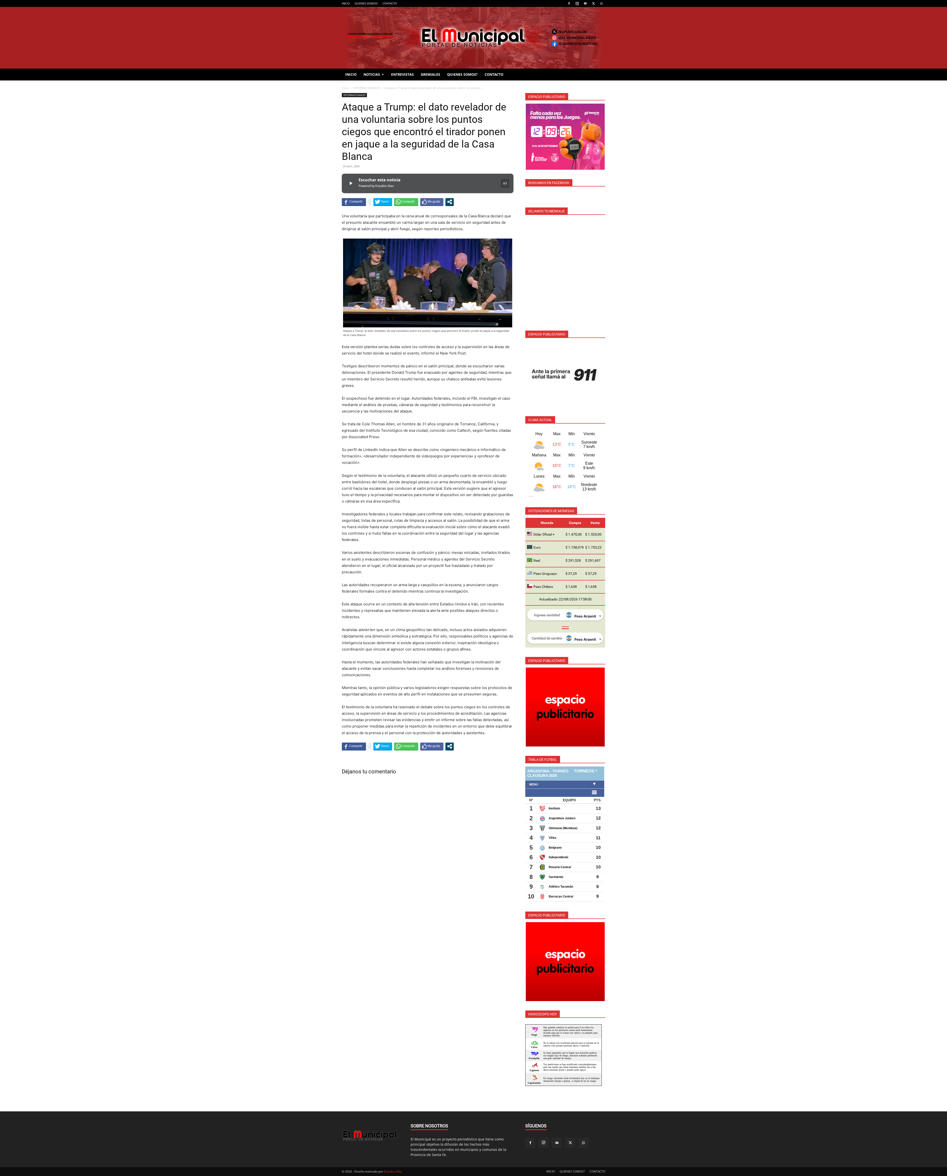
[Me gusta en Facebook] (431, 201)
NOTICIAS (372, 74)
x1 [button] (505, 183)
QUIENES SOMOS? (366, 3)
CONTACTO (389, 3)
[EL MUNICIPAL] (473, 38)
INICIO (346, 3)
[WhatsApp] (601, 3)
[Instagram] (577, 3)
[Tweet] (382, 201)
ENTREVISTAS (402, 74)
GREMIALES (430, 74)
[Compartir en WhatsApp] (406, 201)
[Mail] (585, 3)
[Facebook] (569, 3)
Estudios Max (393, 1171)
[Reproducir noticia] (351, 183)
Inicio (345, 88)
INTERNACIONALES (367, 88)
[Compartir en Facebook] (354, 201)
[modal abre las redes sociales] (449, 201)
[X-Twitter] (593, 3)
